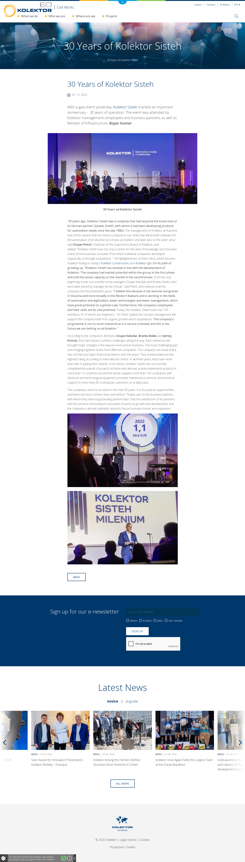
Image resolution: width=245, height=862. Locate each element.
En (236, 4)
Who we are (57, 16)
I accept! (63, 858)
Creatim (130, 847)
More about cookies (69, 858)
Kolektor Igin (144, 263)
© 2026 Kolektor (106, 840)
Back (76, 577)
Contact (210, 4)
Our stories (175, 620)
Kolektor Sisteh (125, 107)
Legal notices (128, 840)
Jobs (160, 620)
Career (198, 4)
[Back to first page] (122, 835)
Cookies (145, 840)
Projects (111, 16)
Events (147, 620)
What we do (29, 16)
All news (122, 783)
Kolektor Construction (115, 263)
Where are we (85, 16)
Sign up (137, 631)
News (133, 620)
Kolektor (225, 4)
